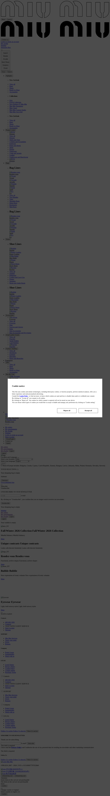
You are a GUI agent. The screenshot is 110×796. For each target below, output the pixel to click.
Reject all (66, 410)
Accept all (88, 410)
